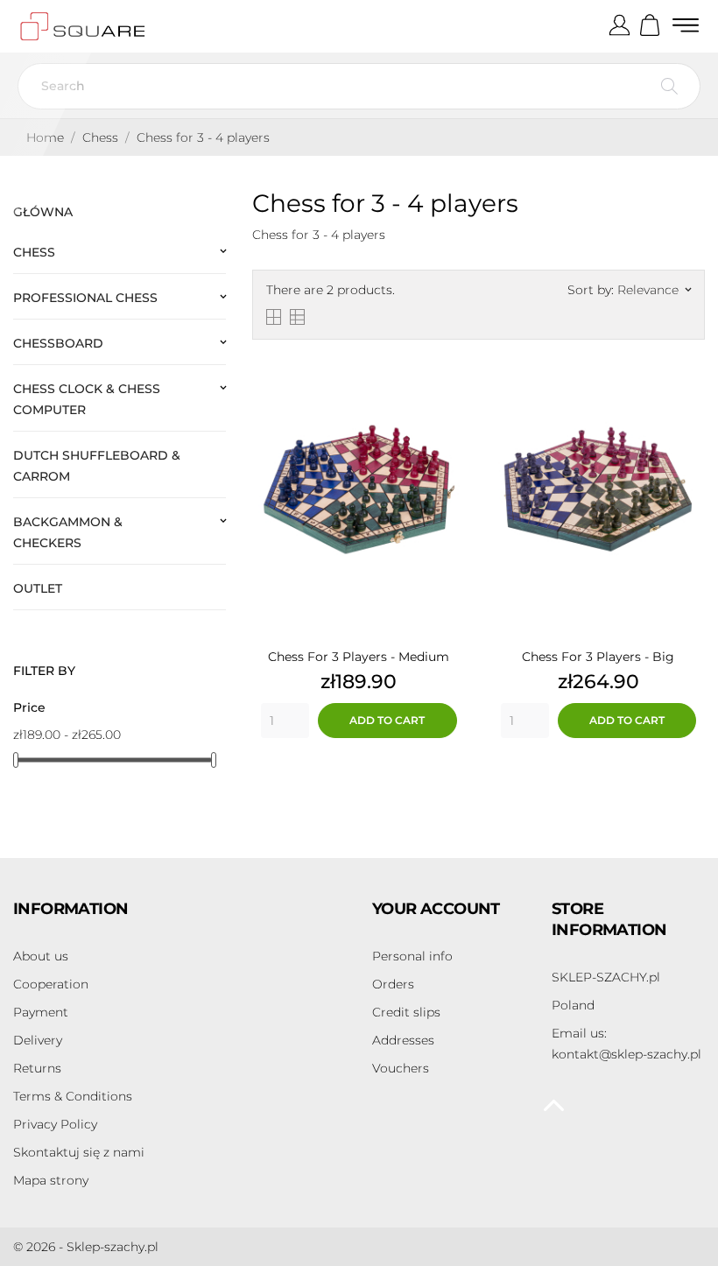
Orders (393, 984)
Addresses (403, 1040)
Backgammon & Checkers (68, 532)
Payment (40, 1012)
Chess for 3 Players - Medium (358, 657)
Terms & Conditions (72, 1096)
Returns (37, 1068)
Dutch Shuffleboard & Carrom (96, 465)
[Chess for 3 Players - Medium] (448, 366)
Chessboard (58, 343)
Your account (436, 908)
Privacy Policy (55, 1124)
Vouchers (400, 1068)
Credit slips (406, 1012)
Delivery (37, 1040)
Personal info (412, 956)
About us (40, 956)
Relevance (654, 290)
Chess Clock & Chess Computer (86, 399)
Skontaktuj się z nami (78, 1152)
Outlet (37, 588)
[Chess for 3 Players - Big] (687, 366)
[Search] (669, 86)
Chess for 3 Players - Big (598, 657)
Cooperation (50, 984)
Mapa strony (50, 1180)
